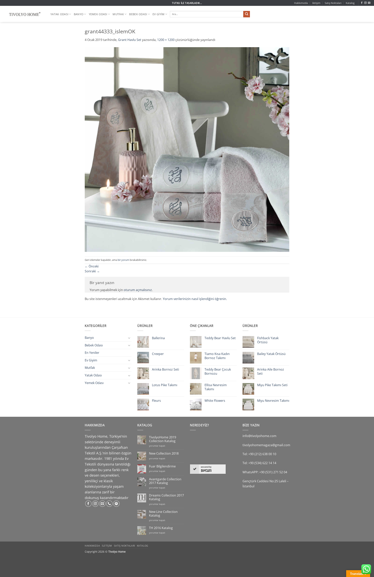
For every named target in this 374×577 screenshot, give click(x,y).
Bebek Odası (138, 14)
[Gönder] (246, 14)
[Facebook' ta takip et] (362, 3)
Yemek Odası (98, 14)
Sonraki (92, 271)
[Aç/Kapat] (129, 337)
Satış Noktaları (333, 3)
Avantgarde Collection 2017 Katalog (165, 481)
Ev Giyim (158, 14)
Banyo (78, 14)
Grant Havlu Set (129, 40)
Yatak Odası (59, 14)
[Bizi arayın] (109, 503)
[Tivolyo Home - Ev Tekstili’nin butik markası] (24, 14)
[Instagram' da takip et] (365, 3)
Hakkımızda (301, 3)
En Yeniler (92, 352)
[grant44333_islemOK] (187, 149)
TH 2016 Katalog (161, 528)
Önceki (92, 266)
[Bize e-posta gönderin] (369, 3)
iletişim (316, 3)
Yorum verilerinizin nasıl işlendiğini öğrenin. (195, 299)
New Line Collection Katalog (163, 513)
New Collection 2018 (164, 453)
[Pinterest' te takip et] (116, 503)
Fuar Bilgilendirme (162, 466)
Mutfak (118, 14)
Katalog (350, 3)
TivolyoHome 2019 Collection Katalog (162, 439)
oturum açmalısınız (138, 290)
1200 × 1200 (166, 40)
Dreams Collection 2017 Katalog (166, 497)
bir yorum (123, 260)
